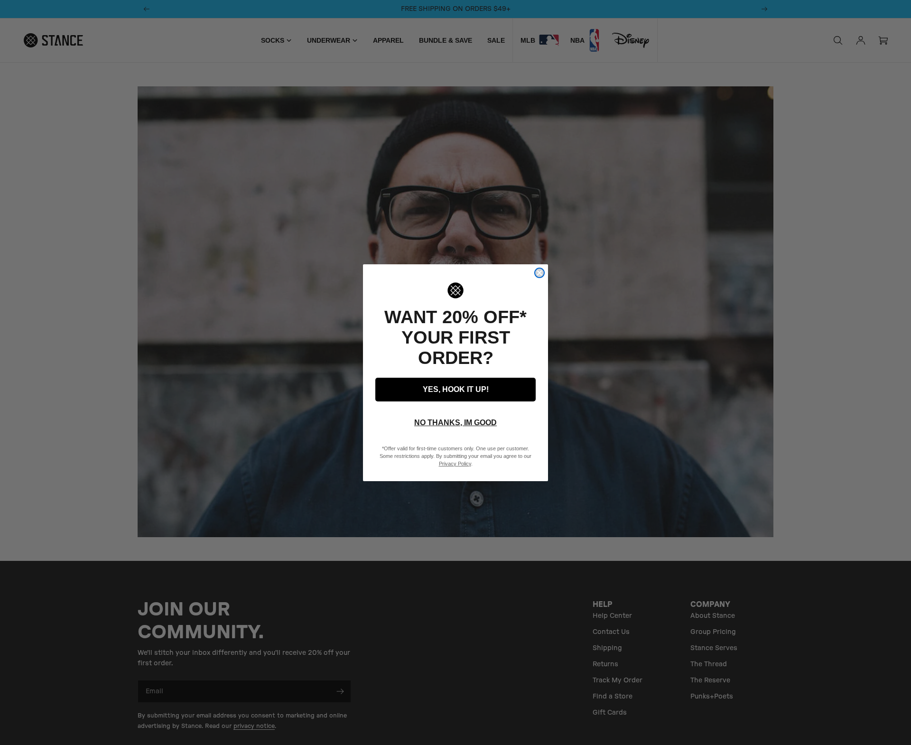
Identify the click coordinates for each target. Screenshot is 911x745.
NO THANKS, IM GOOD (455, 423)
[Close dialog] (539, 273)
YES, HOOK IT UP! (456, 389)
